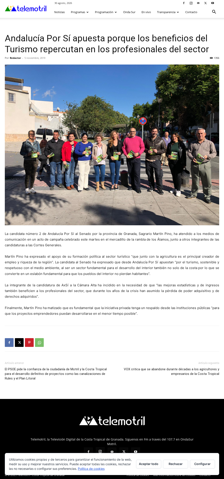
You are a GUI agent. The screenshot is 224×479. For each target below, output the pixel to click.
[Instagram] (191, 3)
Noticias (59, 12)
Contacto (191, 12)
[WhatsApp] (39, 342)
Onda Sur (129, 12)
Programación (104, 12)
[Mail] (198, 3)
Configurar (202, 464)
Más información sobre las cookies (174, 475)
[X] (205, 3)
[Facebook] (183, 3)
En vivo (146, 12)
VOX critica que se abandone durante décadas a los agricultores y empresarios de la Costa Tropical (171, 371)
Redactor (15, 57)
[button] (214, 12)
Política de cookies (138, 475)
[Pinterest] (29, 342)
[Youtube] (212, 3)
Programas (78, 12)
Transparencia (166, 12)
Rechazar (176, 464)
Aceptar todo (148, 464)
